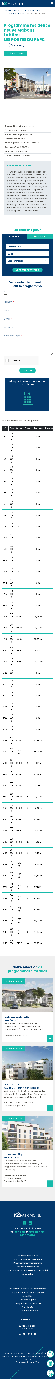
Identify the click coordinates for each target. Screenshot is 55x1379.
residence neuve (15, 13)
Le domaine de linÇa (17, 1017)
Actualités (27, 1296)
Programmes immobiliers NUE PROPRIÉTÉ (27, 1270)
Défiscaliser (40, 236)
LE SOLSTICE (11, 1084)
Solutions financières (27, 1255)
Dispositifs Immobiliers (27, 1266)
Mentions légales (27, 1299)
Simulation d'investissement (27, 1259)
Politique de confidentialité (27, 1303)
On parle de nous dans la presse (27, 1292)
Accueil (7, 10)
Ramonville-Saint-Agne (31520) (21, 1088)
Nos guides (27, 1274)
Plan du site (27, 1306)
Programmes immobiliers (27, 10)
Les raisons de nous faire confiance (27, 1288)
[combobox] (15, 246)
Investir (14, 236)
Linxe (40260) (11, 1020)
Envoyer (27, 370)
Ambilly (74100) (12, 1157)
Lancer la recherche (27, 269)
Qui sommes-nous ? (27, 1310)
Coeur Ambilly (13, 1154)
